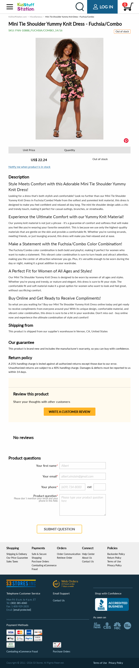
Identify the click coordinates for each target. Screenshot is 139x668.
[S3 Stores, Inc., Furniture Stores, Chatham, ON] (112, 604)
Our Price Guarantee (17, 557)
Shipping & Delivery (16, 554)
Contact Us (88, 561)
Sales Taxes (12, 561)
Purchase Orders (40, 561)
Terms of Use (114, 561)
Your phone (49, 487)
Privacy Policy (114, 565)
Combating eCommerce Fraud (22, 651)
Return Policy (114, 557)
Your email (50, 476)
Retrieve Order (64, 557)
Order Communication (69, 554)
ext (89, 487)
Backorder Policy (116, 554)
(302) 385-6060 (19, 603)
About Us (87, 557)
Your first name (46, 465)
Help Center (88, 554)
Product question (45, 495)
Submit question (59, 529)
